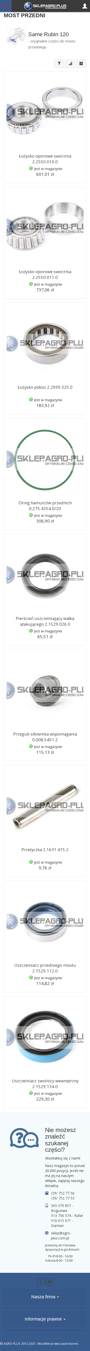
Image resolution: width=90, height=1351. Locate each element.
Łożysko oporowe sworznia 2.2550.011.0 (45, 274)
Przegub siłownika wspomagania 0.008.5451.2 (45, 737)
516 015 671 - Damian (62, 1223)
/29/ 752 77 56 (62, 1193)
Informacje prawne (44, 1319)
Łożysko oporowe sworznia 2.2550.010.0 (45, 159)
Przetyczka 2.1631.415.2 (45, 849)
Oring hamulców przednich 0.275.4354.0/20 (45, 505)
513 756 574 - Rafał (67, 1215)
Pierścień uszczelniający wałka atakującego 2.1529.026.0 (45, 621)
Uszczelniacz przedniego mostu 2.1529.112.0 (45, 968)
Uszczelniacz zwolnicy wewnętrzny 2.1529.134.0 (45, 1083)
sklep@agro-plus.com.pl (61, 1235)
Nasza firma (43, 1296)
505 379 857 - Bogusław (62, 1208)
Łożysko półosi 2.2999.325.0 (45, 387)
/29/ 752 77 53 (62, 1198)
